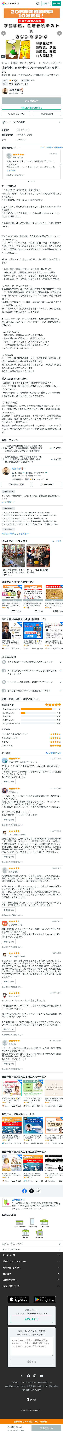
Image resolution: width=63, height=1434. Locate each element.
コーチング (21, 139)
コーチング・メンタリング (49, 62)
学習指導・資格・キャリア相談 (23, 62)
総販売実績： (16, 93)
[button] (31, 662)
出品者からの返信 (13, 175)
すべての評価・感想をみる (51, 147)
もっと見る (11, 170)
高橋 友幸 (16, 468)
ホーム (4, 62)
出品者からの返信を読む (12, 825)
